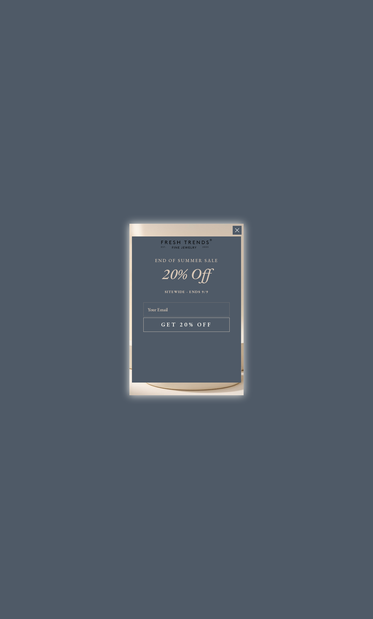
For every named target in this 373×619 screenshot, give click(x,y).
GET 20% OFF (186, 324)
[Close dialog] (237, 230)
